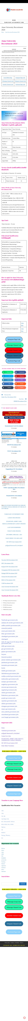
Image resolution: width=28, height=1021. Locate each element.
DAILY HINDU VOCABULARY (14, 538)
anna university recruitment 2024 (12, 505)
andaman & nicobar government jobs (12, 622)
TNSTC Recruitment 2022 (14, 451)
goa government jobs (7, 649)
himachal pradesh (6, 657)
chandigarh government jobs (9, 636)
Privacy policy (7, 942)
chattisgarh (4, 639)
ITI (2, 829)
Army (2, 852)
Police (2, 850)
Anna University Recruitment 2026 (9, 586)
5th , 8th (3, 816)
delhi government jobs (8, 646)
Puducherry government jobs (9, 695)
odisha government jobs (8, 692)
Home (3, 728)
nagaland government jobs (9, 690)
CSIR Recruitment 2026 (7, 583)
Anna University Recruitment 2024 (12, 32)
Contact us (12, 942)
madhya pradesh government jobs (11, 676)
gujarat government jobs (8, 651)
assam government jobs (8, 631)
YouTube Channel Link (14, 350)
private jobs (3, 859)
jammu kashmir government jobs (11, 660)
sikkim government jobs (8, 703)
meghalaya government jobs (9, 684)
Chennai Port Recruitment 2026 (8, 576)
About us (21, 942)
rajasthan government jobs (9, 701)
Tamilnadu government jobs (9, 620)
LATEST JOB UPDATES (14, 517)
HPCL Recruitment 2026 (7, 563)
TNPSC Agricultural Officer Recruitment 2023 (14, 488)
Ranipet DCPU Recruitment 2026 (9, 566)
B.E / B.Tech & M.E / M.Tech (7, 821)
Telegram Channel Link (20, 81)
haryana (3, 654)
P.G (2, 838)
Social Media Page (8, 77)
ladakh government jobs (8, 670)
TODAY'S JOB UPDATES (14, 531)
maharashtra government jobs (10, 679)
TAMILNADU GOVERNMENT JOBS (14, 514)
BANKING (3, 858)
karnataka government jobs (9, 665)
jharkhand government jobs (9, 662)
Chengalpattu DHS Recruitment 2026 (10, 570)
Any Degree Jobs (5, 818)
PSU (2, 856)
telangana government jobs (9, 706)
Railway (3, 848)
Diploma (3, 827)
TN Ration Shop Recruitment (9, 602)
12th (2, 813)
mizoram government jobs (9, 687)
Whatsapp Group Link (14, 769)
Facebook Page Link (20, 84)
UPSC (2, 854)
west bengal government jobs (10, 717)
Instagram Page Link (20, 77)
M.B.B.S (3, 832)
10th (2, 810)
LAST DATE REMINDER (14, 527)
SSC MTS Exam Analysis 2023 (14, 542)
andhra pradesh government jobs (10, 625)
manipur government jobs (8, 681)
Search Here (4, 881)
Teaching (3, 861)
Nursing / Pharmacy (5, 835)
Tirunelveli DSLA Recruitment (14, 495)
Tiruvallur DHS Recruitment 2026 (9, 560)
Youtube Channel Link (8, 84)
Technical (3, 867)
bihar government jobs (8, 633)
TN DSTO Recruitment (7, 605)
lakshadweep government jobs (10, 673)
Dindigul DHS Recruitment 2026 (9, 573)
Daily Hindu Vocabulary (7, 745)
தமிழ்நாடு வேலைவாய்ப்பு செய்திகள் (14, 545)
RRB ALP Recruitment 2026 (8, 580)
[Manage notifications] (24, 1018)
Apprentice (3, 865)
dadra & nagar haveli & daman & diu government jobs (12, 642)
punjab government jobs (8, 698)
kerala (3, 668)
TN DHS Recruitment (7, 607)
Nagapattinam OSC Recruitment (14, 469)
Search (23, 883)
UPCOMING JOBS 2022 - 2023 (14, 534)
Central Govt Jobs (6, 736)
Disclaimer (17, 942)
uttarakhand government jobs (9, 714)
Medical (3, 863)
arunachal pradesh (6, 628)
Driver (2, 869)
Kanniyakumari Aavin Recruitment (14, 426)
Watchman (3, 871)
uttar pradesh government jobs (10, 711)
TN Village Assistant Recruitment (9, 600)
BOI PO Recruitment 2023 (14, 444)
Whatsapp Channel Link (8, 81)
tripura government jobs (8, 709)
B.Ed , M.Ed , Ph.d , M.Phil (7, 824)
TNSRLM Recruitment (7, 609)
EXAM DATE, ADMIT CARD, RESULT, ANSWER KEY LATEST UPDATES (12, 739)
